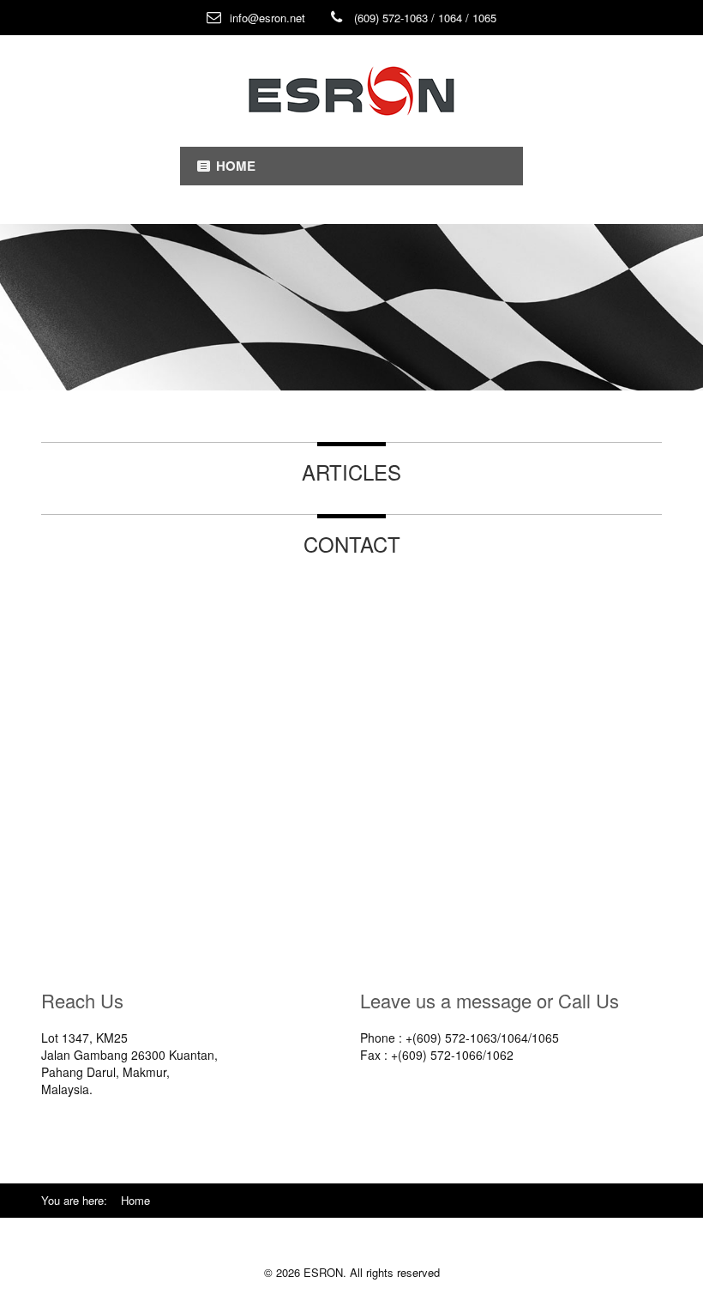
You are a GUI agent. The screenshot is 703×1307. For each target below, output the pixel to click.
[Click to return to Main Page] (351, 91)
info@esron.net (267, 17)
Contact (351, 544)
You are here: (81, 1200)
